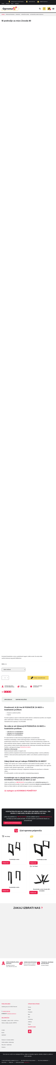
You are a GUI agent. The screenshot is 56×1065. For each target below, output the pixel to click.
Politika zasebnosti (43, 1060)
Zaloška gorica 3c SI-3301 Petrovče (9, 1006)
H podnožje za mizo (42, 859)
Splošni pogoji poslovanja (28, 1060)
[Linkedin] (29, 1031)
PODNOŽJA (18, 14)
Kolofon (4, 1062)
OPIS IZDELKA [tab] (8, 699)
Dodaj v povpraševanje (39, 677)
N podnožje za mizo (14, 887)
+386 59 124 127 (20, 782)
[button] (40, 9)
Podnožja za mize (25, 14)
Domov (3, 14)
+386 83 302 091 (6, 1011)
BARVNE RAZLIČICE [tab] (21, 699)
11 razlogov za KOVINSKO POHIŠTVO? (20, 791)
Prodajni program (10, 14)
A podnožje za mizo (14, 859)
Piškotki (11, 1062)
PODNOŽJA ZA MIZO (25, 747)
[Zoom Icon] (28, 51)
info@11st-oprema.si (46, 816)
